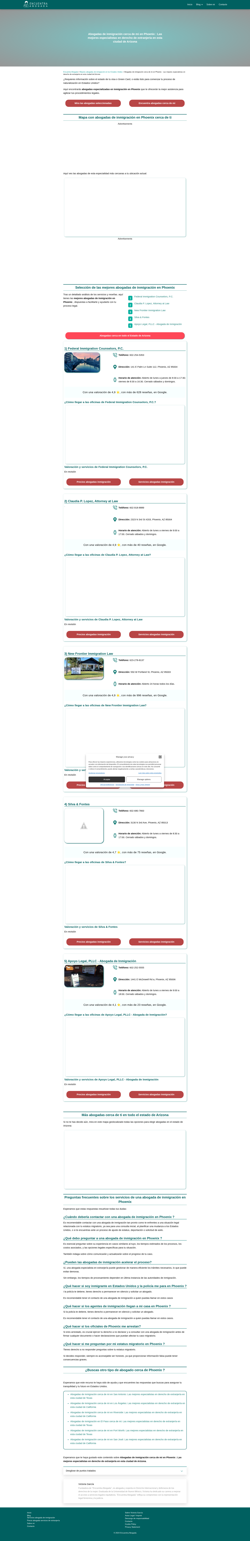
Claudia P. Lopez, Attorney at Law (151, 303)
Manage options (144, 779)
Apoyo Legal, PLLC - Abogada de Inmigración (158, 324)
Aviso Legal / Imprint (143, 785)
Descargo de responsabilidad (137, 1518)
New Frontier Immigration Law (149, 310)
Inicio (189, 4)
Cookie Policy (130, 1524)
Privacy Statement (132, 1527)
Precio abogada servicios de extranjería (43, 1520)
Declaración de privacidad (125, 785)
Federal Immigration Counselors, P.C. (153, 296)
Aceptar (107, 779)
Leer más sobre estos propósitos (149, 773)
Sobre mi (211, 4)
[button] (160, 757)
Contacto (223, 4)
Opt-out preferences (107, 785)
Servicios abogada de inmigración (41, 1518)
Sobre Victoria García (134, 1513)
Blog (198, 4)
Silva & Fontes (141, 317)
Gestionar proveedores (97, 773)
